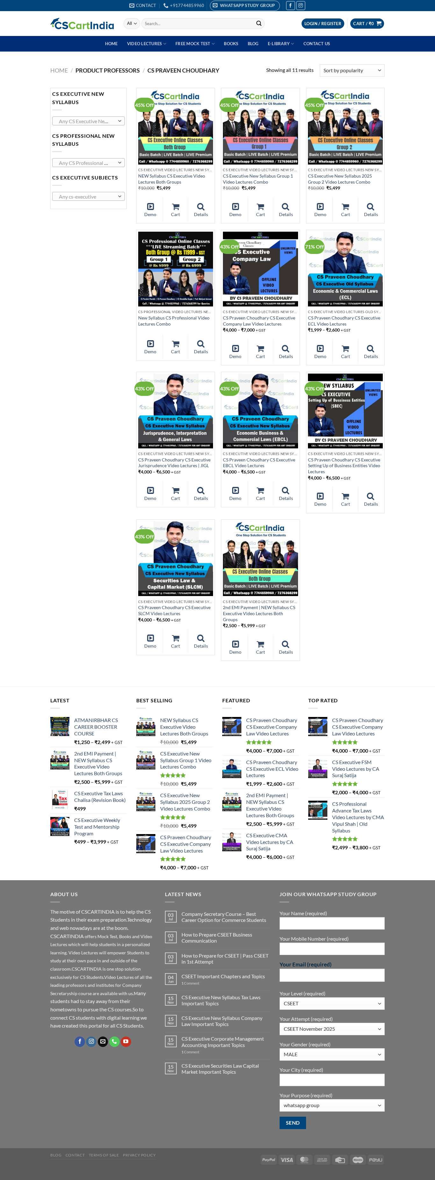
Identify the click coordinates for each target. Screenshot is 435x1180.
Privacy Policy (139, 1155)
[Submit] (258, 23)
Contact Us (316, 43)
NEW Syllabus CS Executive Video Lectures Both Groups (171, 179)
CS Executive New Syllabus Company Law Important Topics (222, 1021)
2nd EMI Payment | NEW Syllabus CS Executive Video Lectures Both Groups (259, 613)
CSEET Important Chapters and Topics (223, 976)
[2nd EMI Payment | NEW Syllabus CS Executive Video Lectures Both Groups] (260, 558)
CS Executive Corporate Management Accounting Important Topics (223, 1042)
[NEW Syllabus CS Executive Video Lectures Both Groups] (175, 127)
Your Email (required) (306, 964)
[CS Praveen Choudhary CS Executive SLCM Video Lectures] (175, 558)
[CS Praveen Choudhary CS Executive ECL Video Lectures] (345, 269)
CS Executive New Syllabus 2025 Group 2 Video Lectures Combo (340, 179)
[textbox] (87, 121)
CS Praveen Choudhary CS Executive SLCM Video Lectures (174, 610)
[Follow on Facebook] (290, 5)
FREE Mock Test (192, 43)
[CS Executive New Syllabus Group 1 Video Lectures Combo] (260, 127)
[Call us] (114, 1041)
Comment (190, 983)
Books (231, 43)
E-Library (279, 43)
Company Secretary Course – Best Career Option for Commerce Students (224, 917)
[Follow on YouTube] (126, 1041)
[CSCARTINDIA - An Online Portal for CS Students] (82, 23)
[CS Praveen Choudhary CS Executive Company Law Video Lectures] (260, 269)
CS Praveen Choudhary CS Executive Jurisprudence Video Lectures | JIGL (174, 462)
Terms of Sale (104, 1155)
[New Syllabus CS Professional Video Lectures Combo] (175, 269)
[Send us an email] (103, 1041)
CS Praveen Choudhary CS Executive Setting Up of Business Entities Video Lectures (344, 465)
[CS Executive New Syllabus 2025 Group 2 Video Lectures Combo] (345, 127)
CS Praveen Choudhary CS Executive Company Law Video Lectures (259, 321)
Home (111, 43)
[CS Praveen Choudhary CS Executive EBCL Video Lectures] (260, 411)
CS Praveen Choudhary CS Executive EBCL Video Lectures (259, 462)
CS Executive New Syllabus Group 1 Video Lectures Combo (258, 179)
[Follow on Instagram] (300, 5)
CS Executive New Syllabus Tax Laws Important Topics (221, 1000)
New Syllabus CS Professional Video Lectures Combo (174, 321)
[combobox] (88, 120)
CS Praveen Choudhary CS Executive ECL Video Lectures (344, 321)
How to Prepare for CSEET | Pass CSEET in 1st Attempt (225, 958)
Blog (253, 43)
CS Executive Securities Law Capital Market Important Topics (220, 1069)
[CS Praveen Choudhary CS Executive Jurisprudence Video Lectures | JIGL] (175, 411)
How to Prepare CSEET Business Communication (217, 937)
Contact (75, 1155)
